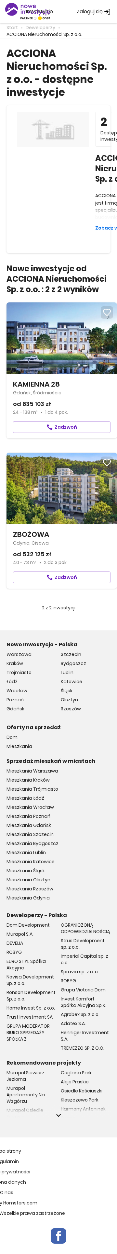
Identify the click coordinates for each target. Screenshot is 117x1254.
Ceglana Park (76, 1072)
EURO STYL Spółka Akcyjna (26, 964)
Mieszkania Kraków (28, 780)
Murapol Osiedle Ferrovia (24, 1113)
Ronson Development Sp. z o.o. (31, 995)
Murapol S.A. (19, 934)
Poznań (15, 699)
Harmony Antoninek (83, 1109)
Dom (12, 737)
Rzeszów (71, 709)
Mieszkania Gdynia (28, 898)
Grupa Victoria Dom (83, 990)
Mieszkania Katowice (30, 861)
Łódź (12, 681)
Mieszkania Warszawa (32, 771)
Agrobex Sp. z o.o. (80, 1014)
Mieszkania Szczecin (30, 834)
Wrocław (16, 690)
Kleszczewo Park (79, 1100)
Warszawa (19, 654)
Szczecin (71, 654)
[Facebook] (58, 1236)
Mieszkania (19, 746)
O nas (6, 1192)
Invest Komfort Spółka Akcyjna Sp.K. (83, 1002)
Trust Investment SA (29, 1017)
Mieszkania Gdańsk (28, 825)
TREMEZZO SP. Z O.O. (82, 1048)
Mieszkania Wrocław (30, 807)
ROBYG (14, 952)
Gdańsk (15, 709)
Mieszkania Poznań (28, 816)
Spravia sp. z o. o (79, 971)
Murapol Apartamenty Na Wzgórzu (25, 1094)
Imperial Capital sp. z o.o (84, 959)
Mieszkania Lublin (26, 852)
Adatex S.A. (73, 1023)
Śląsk (66, 690)
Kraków (14, 663)
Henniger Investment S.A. (85, 1035)
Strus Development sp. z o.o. (83, 943)
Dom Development (28, 925)
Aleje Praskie (75, 1082)
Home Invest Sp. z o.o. (30, 1008)
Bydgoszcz (73, 663)
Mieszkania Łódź (25, 798)
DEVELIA (14, 943)
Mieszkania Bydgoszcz (32, 843)
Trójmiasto (19, 672)
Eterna (68, 1118)
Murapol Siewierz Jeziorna (25, 1075)
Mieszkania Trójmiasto (32, 789)
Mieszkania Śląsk (25, 870)
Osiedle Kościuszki (81, 1091)
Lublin (67, 672)
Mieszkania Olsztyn (28, 879)
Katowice (71, 681)
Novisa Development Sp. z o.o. (30, 980)
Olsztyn (69, 699)
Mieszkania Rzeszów (29, 889)
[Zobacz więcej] (58, 1115)
